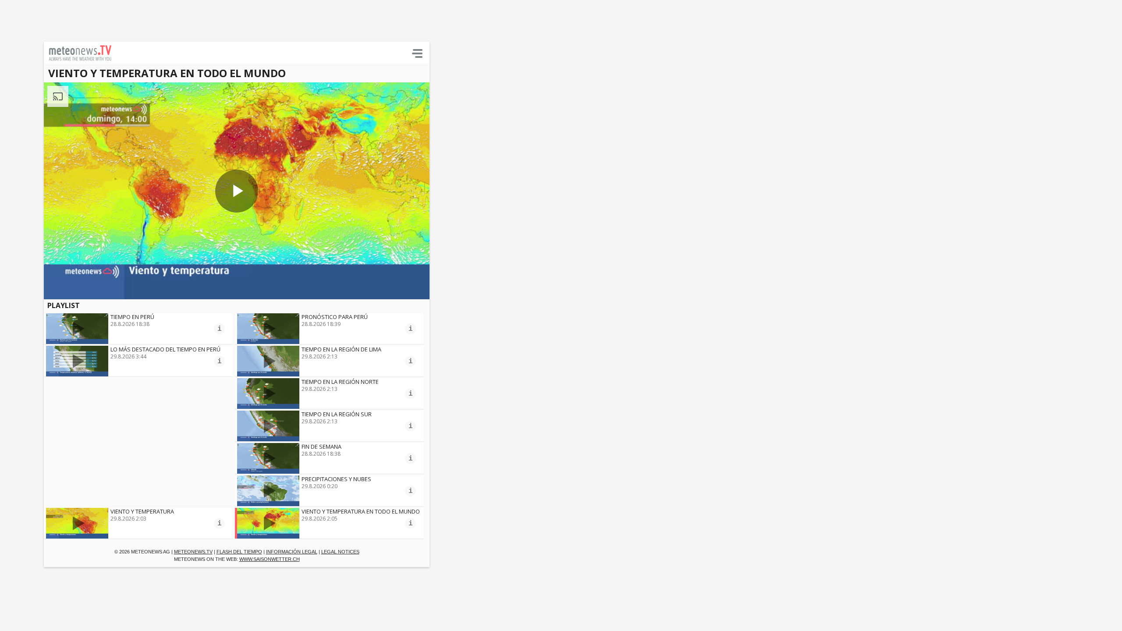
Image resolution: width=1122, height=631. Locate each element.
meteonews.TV (193, 551)
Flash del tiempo (239, 551)
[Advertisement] (212, 19)
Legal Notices (340, 551)
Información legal (291, 551)
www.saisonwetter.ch (269, 559)
